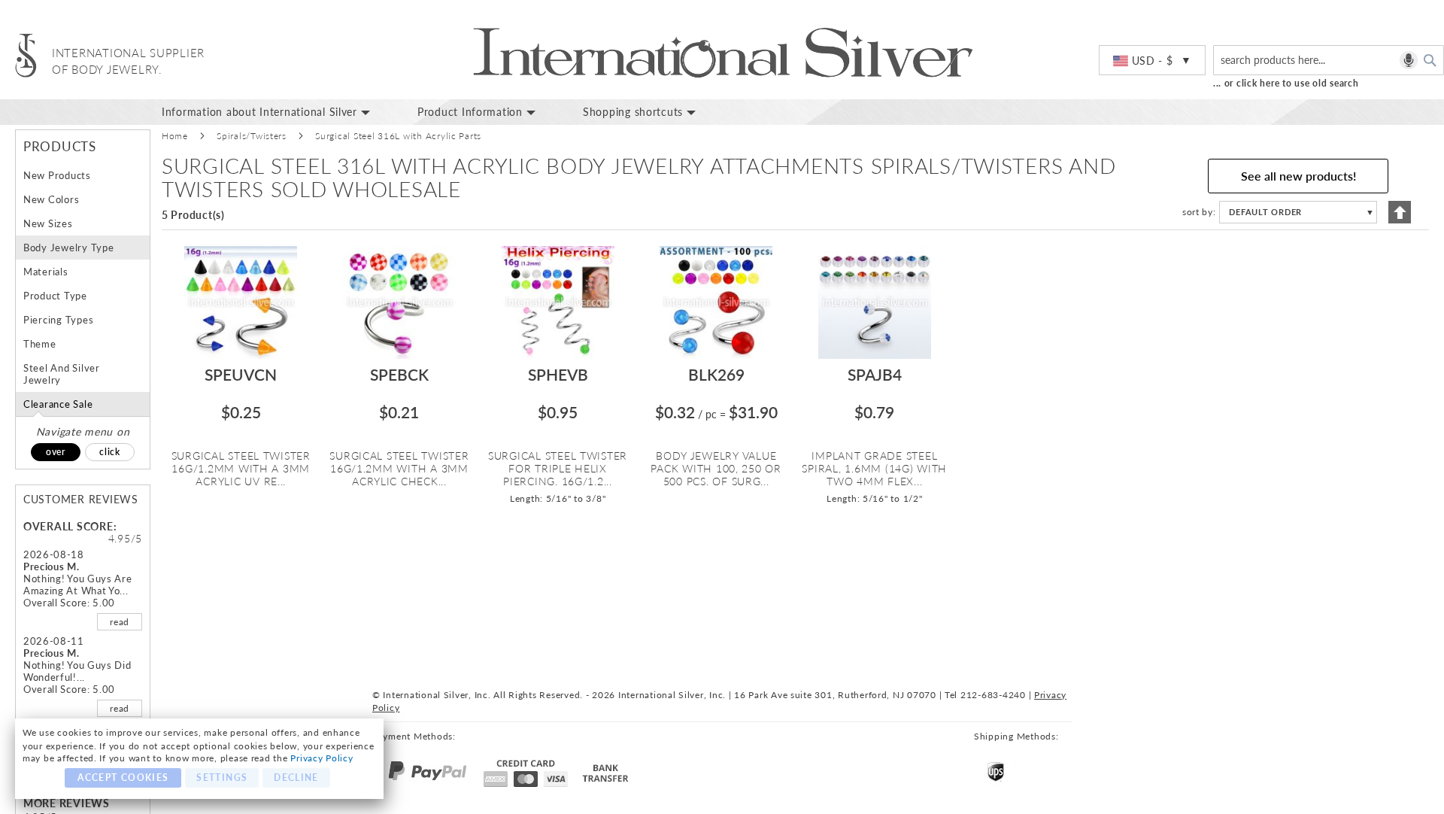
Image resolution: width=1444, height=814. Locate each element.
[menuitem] (278, 112)
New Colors (51, 199)
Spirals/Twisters (252, 135)
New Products (57, 175)
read (119, 621)
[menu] (797, 112)
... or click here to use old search (1286, 83)
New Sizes (48, 223)
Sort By (1197, 211)
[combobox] (1328, 60)
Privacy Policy (321, 758)
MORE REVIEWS (66, 803)
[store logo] (26, 55)
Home (175, 135)
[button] (1152, 61)
